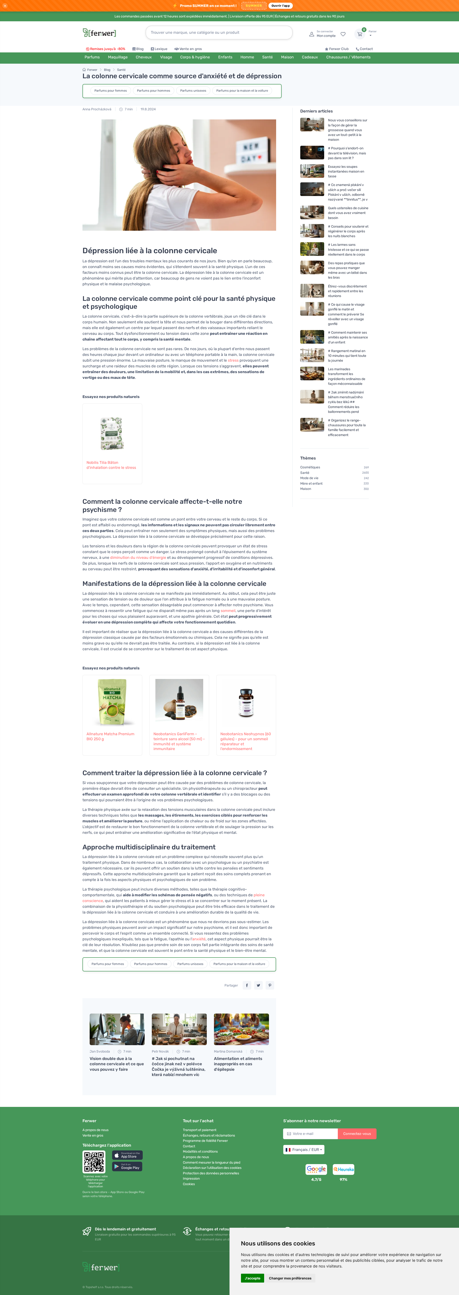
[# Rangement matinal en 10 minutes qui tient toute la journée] (312, 355)
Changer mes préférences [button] (290, 1278)
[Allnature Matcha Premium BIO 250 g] (112, 700)
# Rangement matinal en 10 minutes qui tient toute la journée (347, 356)
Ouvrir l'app (281, 5)
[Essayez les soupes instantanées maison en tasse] (312, 171)
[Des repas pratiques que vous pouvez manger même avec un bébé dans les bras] (312, 270)
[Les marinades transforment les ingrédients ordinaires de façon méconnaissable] (312, 376)
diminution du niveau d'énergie (138, 557)
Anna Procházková (96, 109)
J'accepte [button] (252, 1278)
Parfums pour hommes (153, 90)
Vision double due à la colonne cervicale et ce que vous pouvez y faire (117, 1063)
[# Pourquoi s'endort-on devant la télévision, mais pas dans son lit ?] (312, 153)
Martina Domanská (228, 1051)
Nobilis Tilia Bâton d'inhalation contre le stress (111, 465)
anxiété (199, 939)
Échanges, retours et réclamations (209, 1135)
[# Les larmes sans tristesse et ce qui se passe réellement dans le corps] (312, 249)
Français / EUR (305, 1149)
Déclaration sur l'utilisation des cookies (212, 1168)
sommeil (228, 610)
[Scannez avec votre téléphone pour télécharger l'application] (95, 1161)
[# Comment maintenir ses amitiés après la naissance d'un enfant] (312, 337)
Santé (121, 70)
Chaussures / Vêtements (348, 57)
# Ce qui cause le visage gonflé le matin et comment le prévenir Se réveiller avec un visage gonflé (346, 314)
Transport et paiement (199, 1130)
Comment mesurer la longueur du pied (211, 1162)
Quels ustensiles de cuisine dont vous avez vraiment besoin (348, 213)
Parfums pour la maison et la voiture (242, 90)
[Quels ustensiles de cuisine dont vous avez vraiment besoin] (312, 213)
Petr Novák (160, 1051)
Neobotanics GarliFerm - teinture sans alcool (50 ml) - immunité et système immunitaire (179, 741)
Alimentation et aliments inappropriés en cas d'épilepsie (238, 1063)
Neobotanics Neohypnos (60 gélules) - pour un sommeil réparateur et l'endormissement (245, 741)
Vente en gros (191, 49)
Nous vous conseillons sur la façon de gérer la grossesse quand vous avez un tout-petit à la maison (347, 130)
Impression (191, 1179)
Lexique (161, 49)
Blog (140, 49)
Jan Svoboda (100, 1051)
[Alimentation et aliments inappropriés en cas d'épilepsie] (241, 1029)
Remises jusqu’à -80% (107, 49)
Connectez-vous (357, 1134)
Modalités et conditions (200, 1151)
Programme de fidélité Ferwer (205, 1141)
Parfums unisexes (193, 90)
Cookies (189, 1184)
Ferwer (92, 70)
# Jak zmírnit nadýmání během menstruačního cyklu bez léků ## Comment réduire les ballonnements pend (346, 402)
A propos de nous (95, 1130)
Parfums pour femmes (110, 90)
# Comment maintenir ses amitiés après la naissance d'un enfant (348, 337)
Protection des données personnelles (211, 1173)
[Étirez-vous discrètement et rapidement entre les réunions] (312, 291)
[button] (127, 1155)
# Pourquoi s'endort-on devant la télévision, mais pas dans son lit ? (347, 153)
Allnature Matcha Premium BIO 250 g (110, 736)
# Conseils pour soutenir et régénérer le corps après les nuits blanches (348, 231)
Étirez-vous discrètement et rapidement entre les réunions (347, 291)
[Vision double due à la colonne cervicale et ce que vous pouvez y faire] (117, 1029)
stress (233, 360)
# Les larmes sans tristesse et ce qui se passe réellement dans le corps (348, 249)
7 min (128, 109)
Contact (366, 49)
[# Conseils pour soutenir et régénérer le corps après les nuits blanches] (312, 231)
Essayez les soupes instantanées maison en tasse (346, 171)
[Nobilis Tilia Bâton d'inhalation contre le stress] (112, 429)
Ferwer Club (339, 49)
